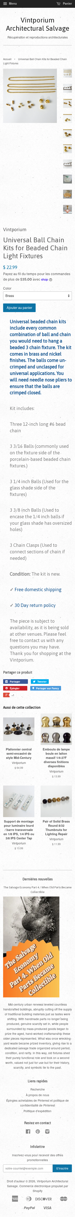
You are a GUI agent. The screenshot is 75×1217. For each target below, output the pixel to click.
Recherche (37, 1089)
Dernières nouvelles (37, 879)
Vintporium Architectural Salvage (37, 24)
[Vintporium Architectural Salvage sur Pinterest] (37, 1132)
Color (7, 288)
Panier (67, 3)
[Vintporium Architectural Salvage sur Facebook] (28, 1132)
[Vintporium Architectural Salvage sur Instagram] (47, 1132)
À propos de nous (37, 1095)
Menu (12, 3)
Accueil (7, 59)
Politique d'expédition (37, 1111)
